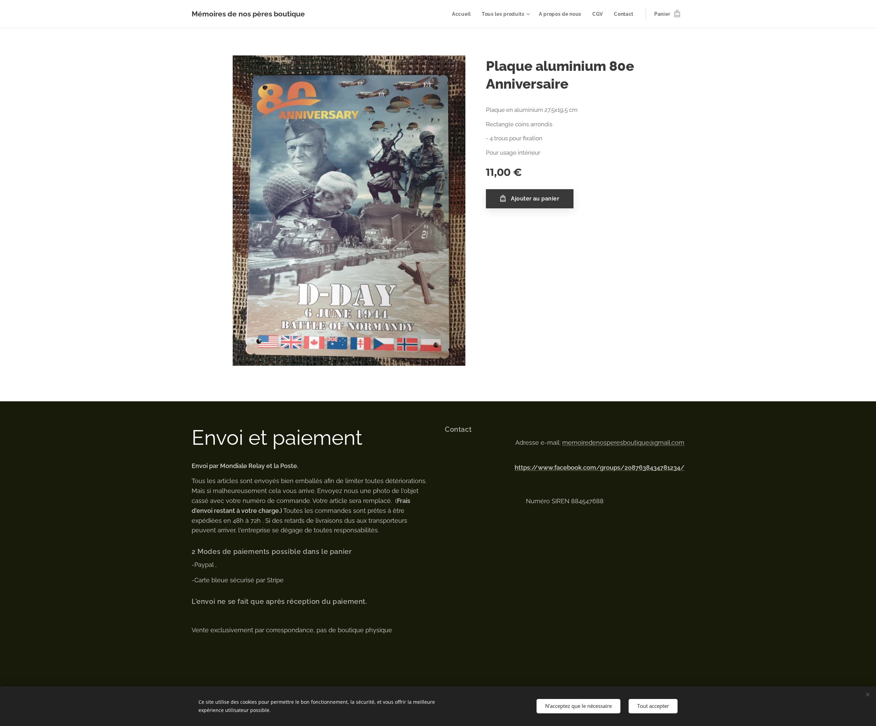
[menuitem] (463, 14)
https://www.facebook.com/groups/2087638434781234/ (599, 467)
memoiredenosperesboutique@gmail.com (623, 442)
